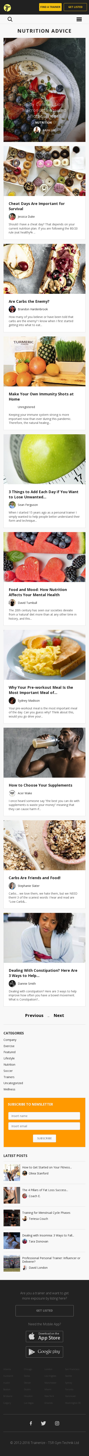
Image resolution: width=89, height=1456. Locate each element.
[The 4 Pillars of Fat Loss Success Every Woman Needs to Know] (12, 1195)
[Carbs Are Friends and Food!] (44, 845)
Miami (47, 1389)
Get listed (75, 7)
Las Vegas (29, 1402)
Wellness (9, 1089)
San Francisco (72, 1369)
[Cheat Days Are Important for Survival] (44, 171)
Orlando (48, 1402)
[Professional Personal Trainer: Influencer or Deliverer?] (12, 1263)
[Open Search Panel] (10, 19)
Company (10, 1040)
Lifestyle (9, 1058)
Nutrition (9, 1064)
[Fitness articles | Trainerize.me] (6, 7)
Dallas (27, 1375)
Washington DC (73, 1402)
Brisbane (7, 1396)
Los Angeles (50, 1375)
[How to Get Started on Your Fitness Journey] (12, 1172)
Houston (28, 1396)
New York (49, 1396)
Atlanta (7, 1369)
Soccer (8, 1071)
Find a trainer (50, 7)
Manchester (50, 1382)
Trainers (9, 1077)
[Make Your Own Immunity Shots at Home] (44, 361)
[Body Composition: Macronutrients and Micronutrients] (44, 90)
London (48, 1369)
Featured (10, 1052)
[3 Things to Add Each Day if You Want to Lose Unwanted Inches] (44, 459)
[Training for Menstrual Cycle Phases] (12, 1218)
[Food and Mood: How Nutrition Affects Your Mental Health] (44, 557)
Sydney (68, 1382)
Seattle (68, 1375)
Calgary (7, 1402)
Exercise (9, 1046)
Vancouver (70, 1396)
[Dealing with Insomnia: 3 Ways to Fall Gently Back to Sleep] (12, 1240)
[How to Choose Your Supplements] (44, 753)
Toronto (69, 1389)
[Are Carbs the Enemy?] (44, 269)
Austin (6, 1382)
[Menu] (79, 19)
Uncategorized (13, 1083)
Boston (6, 1389)
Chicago (28, 1369)
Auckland (8, 1375)
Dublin (27, 1389)
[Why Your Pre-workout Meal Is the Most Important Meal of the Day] (44, 655)
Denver (27, 1382)
